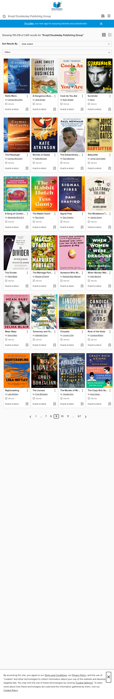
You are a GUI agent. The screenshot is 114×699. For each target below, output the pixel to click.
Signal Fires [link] (66, 213)
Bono (92, 100)
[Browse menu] (109, 16)
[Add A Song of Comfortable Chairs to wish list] (27, 227)
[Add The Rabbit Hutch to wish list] (54, 227)
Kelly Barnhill (95, 276)
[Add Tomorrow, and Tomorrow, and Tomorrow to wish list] (54, 345)
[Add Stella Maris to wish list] (27, 110)
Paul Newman (69, 158)
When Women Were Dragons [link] (98, 273)
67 (79, 416)
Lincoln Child (68, 335)
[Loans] (103, 16)
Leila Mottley (13, 394)
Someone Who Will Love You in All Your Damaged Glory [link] (70, 273)
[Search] (4, 16)
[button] (104, 35)
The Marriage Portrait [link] (43, 273)
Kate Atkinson (41, 158)
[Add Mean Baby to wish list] (27, 345)
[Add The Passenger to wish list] (27, 169)
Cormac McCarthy (15, 100)
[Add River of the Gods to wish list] (109, 345)
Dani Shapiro (68, 217)
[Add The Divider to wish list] (27, 286)
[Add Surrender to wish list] (109, 110)
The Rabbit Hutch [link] (41, 213)
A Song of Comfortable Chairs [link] (15, 213)
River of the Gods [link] (96, 331)
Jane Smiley (40, 100)
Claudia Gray (68, 394)
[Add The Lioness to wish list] (54, 404)
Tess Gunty (39, 217)
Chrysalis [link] (64, 331)
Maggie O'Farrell (42, 276)
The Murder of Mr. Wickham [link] (70, 390)
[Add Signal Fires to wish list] (82, 227)
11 (68, 416)
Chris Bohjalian (41, 394)
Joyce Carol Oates (97, 158)
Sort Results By (10, 43)
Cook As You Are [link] (68, 96)
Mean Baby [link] (10, 331)
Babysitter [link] (93, 155)
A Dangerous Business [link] (43, 96)
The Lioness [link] (39, 390)
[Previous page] (30, 416)
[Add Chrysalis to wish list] (82, 345)
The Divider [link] (11, 273)
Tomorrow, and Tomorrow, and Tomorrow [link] (43, 331)
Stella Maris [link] (11, 96)
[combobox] (51, 16)
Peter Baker (12, 276)
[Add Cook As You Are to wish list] (82, 110)
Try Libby (29, 23)
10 (62, 416)
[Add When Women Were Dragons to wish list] (109, 286)
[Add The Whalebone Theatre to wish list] (109, 227)
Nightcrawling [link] (12, 390)
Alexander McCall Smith (17, 217)
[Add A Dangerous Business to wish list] (54, 110)
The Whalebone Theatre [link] (98, 213)
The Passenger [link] (12, 155)
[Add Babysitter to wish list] (109, 169)
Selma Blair (12, 335)
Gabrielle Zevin (41, 335)
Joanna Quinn (96, 217)
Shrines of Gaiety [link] (41, 155)
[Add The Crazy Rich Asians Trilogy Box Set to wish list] (109, 404)
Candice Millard (96, 335)
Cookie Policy (11, 690)
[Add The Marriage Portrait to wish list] (54, 286)
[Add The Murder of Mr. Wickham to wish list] (82, 404)
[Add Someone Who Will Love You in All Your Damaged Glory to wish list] (82, 286)
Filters (7, 52)
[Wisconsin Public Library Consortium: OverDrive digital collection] (57, 6)
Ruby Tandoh (68, 100)
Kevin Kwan (95, 394)
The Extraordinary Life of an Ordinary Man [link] (70, 155)
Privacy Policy (79, 675)
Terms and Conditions (56, 675)
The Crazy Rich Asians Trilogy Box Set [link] (98, 390)
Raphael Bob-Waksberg (72, 276)
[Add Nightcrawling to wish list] (27, 404)
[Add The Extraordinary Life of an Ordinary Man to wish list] (82, 169)
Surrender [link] (93, 96)
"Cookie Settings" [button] (84, 682)
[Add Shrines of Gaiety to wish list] (54, 169)
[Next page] (86, 416)
